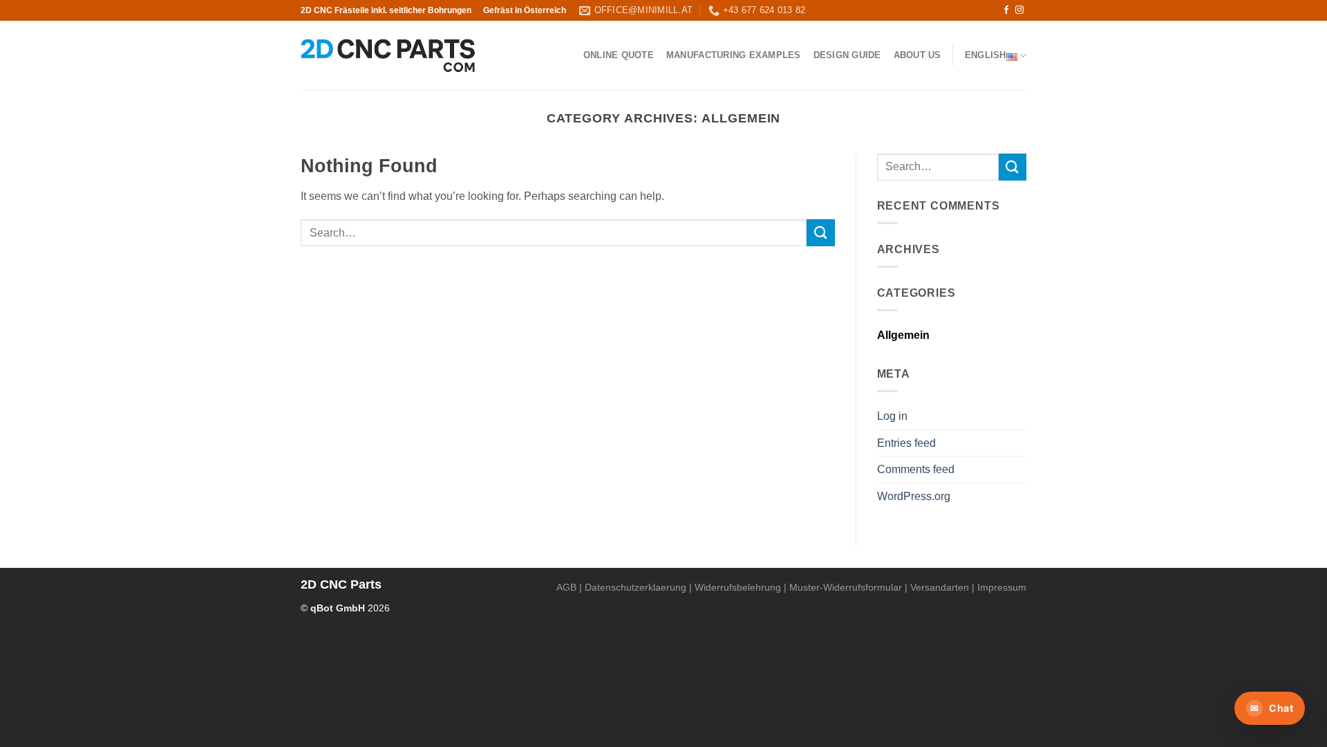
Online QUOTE (618, 55)
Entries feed (906, 443)
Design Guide (847, 55)
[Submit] (820, 232)
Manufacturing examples (733, 55)
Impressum (1001, 587)
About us (917, 55)
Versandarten (939, 587)
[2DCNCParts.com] (388, 56)
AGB (566, 587)
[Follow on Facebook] (1006, 10)
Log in (892, 416)
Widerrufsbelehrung (738, 587)
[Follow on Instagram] (1019, 10)
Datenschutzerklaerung (635, 587)
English (985, 55)
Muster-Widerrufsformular (845, 587)
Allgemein (903, 335)
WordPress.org (913, 496)
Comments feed (915, 469)
